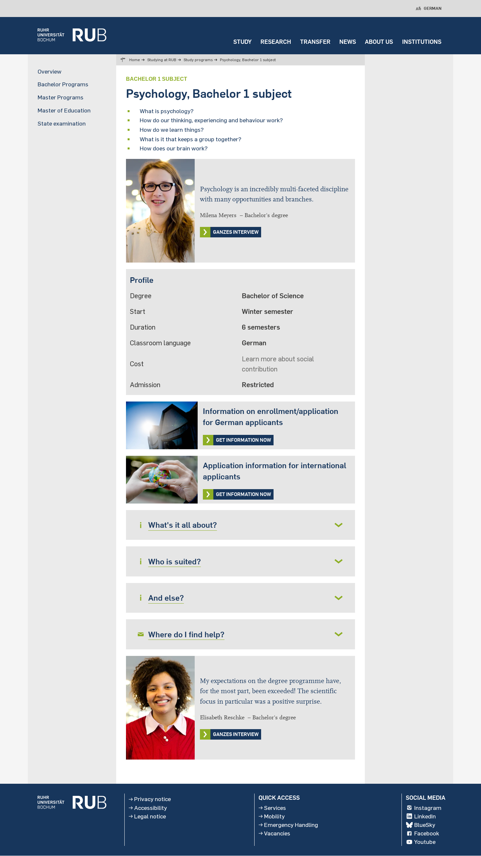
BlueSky (424, 825)
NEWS (347, 41)
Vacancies (277, 833)
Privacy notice (152, 799)
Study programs (198, 59)
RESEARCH (275, 41)
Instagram (427, 807)
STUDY (242, 41)
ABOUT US (379, 41)
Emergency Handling (291, 825)
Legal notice (150, 816)
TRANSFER (315, 41)
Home (134, 59)
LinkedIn (425, 816)
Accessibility (150, 807)
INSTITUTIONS (421, 41)
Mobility (274, 816)
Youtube (425, 842)
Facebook (426, 833)
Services (275, 807)
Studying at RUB (161, 59)
